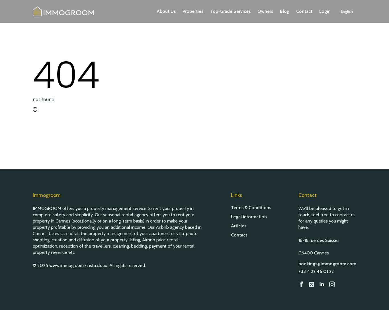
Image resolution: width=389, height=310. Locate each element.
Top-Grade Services (230, 11)
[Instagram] (332, 284)
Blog (284, 11)
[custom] (311, 284)
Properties (193, 11)
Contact (304, 11)
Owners (265, 11)
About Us (166, 11)
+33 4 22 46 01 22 (316, 271)
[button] (346, 11)
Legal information (249, 217)
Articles (238, 226)
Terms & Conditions (251, 207)
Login (325, 11)
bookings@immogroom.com (327, 263)
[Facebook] (301, 284)
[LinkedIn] (322, 284)
